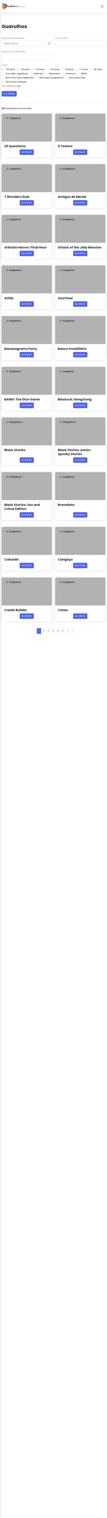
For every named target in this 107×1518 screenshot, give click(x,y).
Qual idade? (61, 38)
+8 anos (97, 69)
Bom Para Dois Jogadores (20, 77)
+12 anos (25, 69)
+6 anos (69, 69)
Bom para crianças (16, 81)
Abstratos (54, 73)
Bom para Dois (77, 77)
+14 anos (54, 69)
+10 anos (10, 69)
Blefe (84, 73)
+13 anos (39, 69)
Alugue (26, 152)
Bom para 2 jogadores (51, 77)
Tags (4, 65)
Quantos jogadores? (14, 51)
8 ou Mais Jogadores (17, 73)
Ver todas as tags (11, 86)
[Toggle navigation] (102, 6)
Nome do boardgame (13, 38)
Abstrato (38, 73)
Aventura (70, 73)
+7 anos (83, 69)
